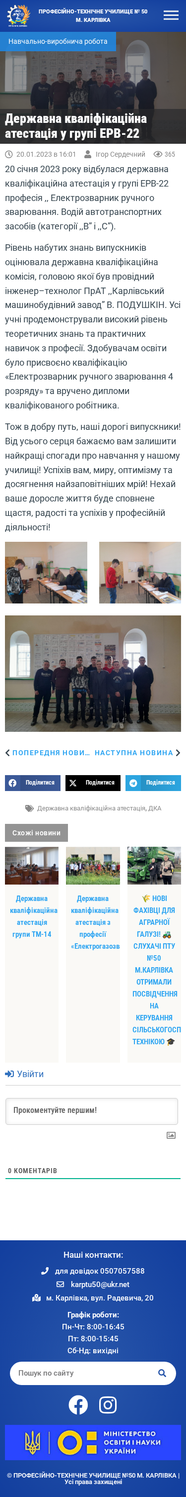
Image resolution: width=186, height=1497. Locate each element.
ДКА (154, 808)
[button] (33, 783)
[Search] (162, 1373)
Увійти (29, 1074)
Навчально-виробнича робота (58, 41)
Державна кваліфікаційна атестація (91, 808)
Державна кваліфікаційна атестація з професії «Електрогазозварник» (106, 922)
